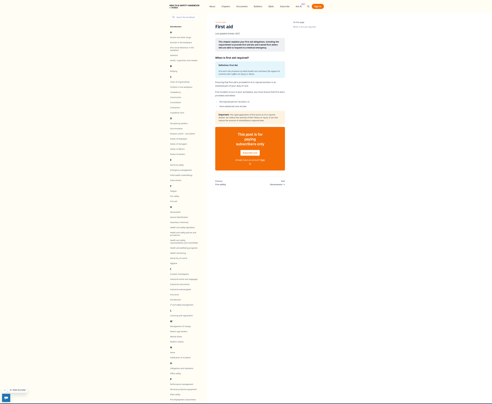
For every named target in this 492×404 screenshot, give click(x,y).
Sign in (317, 6)
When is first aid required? (304, 27)
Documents (242, 6)
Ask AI (299, 6)
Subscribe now (250, 153)
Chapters (225, 6)
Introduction (175, 26)
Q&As (271, 6)
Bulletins (258, 6)
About (212, 6)
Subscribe (285, 6)
